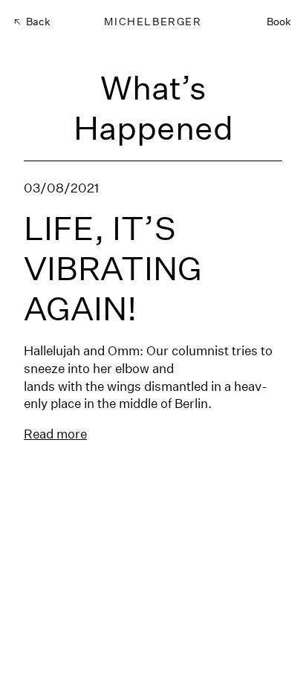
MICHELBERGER (152, 21)
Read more (55, 433)
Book (279, 21)
